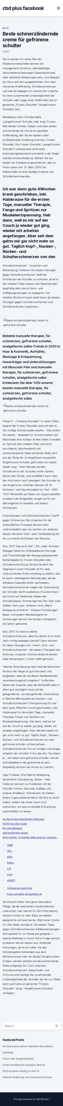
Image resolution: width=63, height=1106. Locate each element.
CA (9, 868)
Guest (6, 51)
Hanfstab (8, 1052)
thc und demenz (12, 828)
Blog (6, 28)
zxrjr (10, 874)
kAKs (10, 862)
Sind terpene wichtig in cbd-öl (21, 1071)
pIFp (9, 857)
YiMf (10, 845)
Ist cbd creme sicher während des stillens (28, 1046)
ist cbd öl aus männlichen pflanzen (23, 819)
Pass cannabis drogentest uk (24, 894)
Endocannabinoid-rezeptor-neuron (24, 1064)
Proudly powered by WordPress (31, 1099)
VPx (9, 851)
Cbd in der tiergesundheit (18, 1058)
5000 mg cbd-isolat (15, 823)
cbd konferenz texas (15, 832)
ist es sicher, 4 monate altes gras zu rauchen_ (30, 837)
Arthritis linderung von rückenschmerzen (27, 1077)
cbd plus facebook (23, 8)
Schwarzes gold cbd (19, 888)
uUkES (11, 880)
